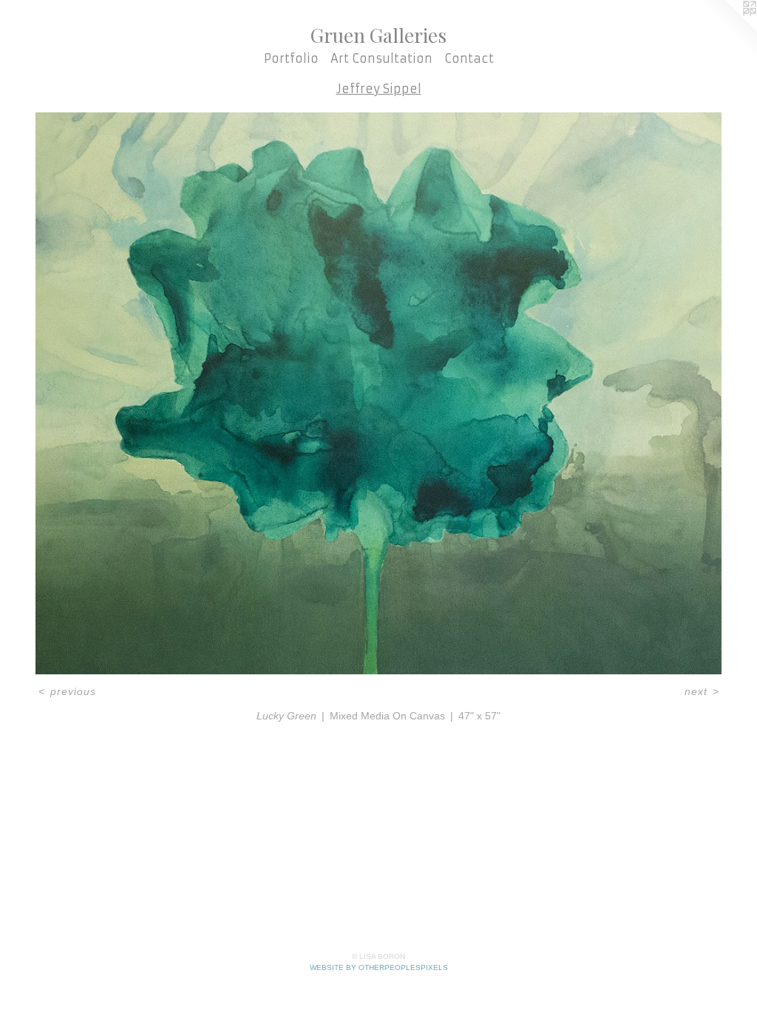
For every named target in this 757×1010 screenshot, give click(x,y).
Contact (469, 58)
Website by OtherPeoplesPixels (379, 967)
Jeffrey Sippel (378, 88)
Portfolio (291, 58)
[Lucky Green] (378, 393)
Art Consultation (381, 58)
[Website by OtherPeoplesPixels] (727, 29)
